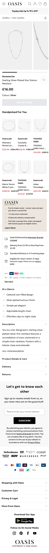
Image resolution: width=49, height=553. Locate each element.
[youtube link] (34, 533)
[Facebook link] (28, 533)
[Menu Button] (3, 3)
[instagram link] (14, 533)
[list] (24, 47)
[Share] (45, 17)
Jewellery (5, 18)
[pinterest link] (21, 533)
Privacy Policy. (34, 442)
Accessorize (8, 76)
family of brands (23, 434)
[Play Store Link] (24, 520)
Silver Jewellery (18, 18)
